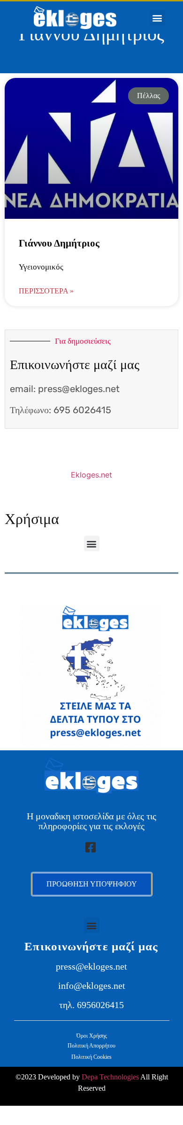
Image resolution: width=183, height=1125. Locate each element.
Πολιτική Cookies (91, 1057)
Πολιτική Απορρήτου (91, 1045)
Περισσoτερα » (46, 291)
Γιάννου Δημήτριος (59, 243)
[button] (157, 17)
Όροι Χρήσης (91, 1036)
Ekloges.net (91, 474)
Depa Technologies (110, 1077)
